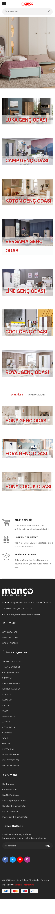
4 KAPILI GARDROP (11, 667)
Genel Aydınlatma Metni (14, 806)
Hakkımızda (8, 784)
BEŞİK (5, 710)
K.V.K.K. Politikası (10, 795)
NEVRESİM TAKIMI (11, 754)
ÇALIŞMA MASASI (10, 672)
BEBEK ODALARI (10, 637)
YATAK (5, 738)
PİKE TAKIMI (8, 749)
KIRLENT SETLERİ (10, 760)
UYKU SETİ (7, 743)
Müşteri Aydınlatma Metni (15, 817)
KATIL (47, 846)
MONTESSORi (8, 716)
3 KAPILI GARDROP (11, 661)
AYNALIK (6, 721)
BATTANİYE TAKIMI (10, 765)
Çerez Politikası (10, 789)
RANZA (5, 705)
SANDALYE (7, 732)
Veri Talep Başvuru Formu (14, 800)
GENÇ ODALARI (9, 632)
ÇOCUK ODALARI (10, 643)
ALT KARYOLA (8, 727)
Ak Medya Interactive (23, 884)
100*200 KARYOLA (11, 683)
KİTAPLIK (6, 694)
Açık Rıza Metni (10, 811)
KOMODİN (7, 700)
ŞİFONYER (7, 678)
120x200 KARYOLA (11, 689)
